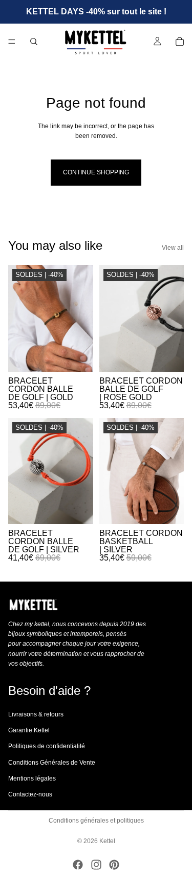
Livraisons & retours (35, 714)
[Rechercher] (34, 41)
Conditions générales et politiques (96, 820)
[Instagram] (96, 864)
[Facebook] (78, 864)
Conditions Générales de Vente (51, 762)
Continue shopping (96, 172)
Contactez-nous (30, 794)
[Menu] (12, 41)
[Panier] (179, 41)
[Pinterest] (114, 864)
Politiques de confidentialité (46, 746)
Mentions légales (32, 778)
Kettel (107, 841)
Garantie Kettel (29, 730)
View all (173, 247)
